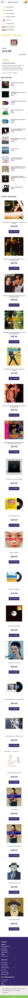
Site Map (3, 985)
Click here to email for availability (9, 72)
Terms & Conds (4, 979)
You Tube (8, 20)
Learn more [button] (5, 992)
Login (2, 983)
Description (6, 59)
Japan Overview (10, 27)
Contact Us (3, 981)
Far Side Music (9, 7)
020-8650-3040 (4, 956)
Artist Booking (10, 13)
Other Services (10, 23)
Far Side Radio (9, 10)
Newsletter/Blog (10, 16)
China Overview (10, 29)
